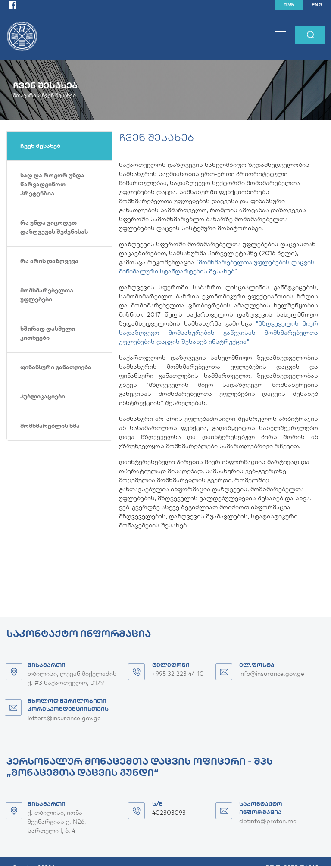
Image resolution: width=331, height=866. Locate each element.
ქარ (289, 5)
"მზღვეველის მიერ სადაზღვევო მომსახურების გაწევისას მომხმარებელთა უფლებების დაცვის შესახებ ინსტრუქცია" (218, 332)
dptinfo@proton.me (268, 821)
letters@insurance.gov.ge (64, 718)
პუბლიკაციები (42, 396)
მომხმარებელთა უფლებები (46, 294)
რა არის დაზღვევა (49, 261)
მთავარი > (27, 95)
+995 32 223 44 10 (178, 674)
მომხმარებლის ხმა (50, 426)
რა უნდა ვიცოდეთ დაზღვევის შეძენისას (54, 227)
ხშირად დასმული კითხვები (47, 333)
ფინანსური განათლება (55, 367)
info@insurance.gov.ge (271, 674)
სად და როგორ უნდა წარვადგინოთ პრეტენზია (52, 184)
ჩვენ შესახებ (40, 146)
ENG (317, 5)
